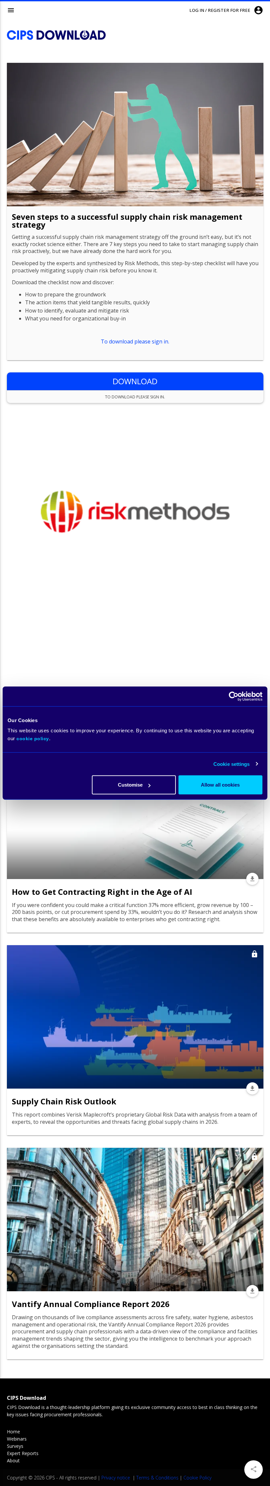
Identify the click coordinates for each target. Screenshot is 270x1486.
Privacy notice (116, 1477)
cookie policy (32, 738)
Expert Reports (23, 1453)
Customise (130, 785)
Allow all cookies (220, 785)
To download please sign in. (135, 341)
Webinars (17, 1439)
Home (13, 1431)
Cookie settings (231, 764)
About (13, 1460)
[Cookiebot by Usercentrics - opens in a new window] (233, 696)
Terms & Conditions (157, 1477)
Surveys (15, 1446)
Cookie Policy (197, 1477)
